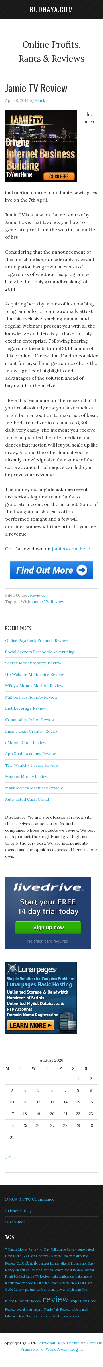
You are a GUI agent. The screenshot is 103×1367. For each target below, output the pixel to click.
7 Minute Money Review (22, 1249)
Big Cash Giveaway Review (42, 1256)
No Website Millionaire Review (34, 674)
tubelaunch (13, 1316)
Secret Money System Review (33, 663)
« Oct (10, 1157)
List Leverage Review (25, 708)
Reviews (37, 595)
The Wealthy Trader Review (32, 765)
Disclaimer (15, 1222)
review (56, 1299)
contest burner (49, 1263)
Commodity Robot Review (30, 719)
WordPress (56, 1349)
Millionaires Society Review (31, 697)
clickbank (27, 1263)
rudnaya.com (52, 9)
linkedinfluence (63, 1276)
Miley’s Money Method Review (34, 685)
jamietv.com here (71, 549)
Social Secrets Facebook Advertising (40, 651)
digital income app (74, 1263)
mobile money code (19, 1283)
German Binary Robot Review (62, 1270)
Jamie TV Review (48, 601)
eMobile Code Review (25, 742)
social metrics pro (29, 1310)
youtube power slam (64, 1316)
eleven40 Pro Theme (59, 1343)
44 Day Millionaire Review (58, 1249)
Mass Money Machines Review (34, 788)
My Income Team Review (52, 1283)
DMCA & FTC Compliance (29, 1199)
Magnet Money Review (26, 776)
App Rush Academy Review (30, 753)
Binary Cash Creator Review (32, 731)
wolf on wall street (35, 1316)
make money (84, 1276)
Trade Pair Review (56, 1310)
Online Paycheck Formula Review (36, 640)
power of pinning (69, 1290)
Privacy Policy (18, 1210)
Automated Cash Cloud (27, 799)
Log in (76, 1349)
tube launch (80, 1310)
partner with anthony (40, 1290)
